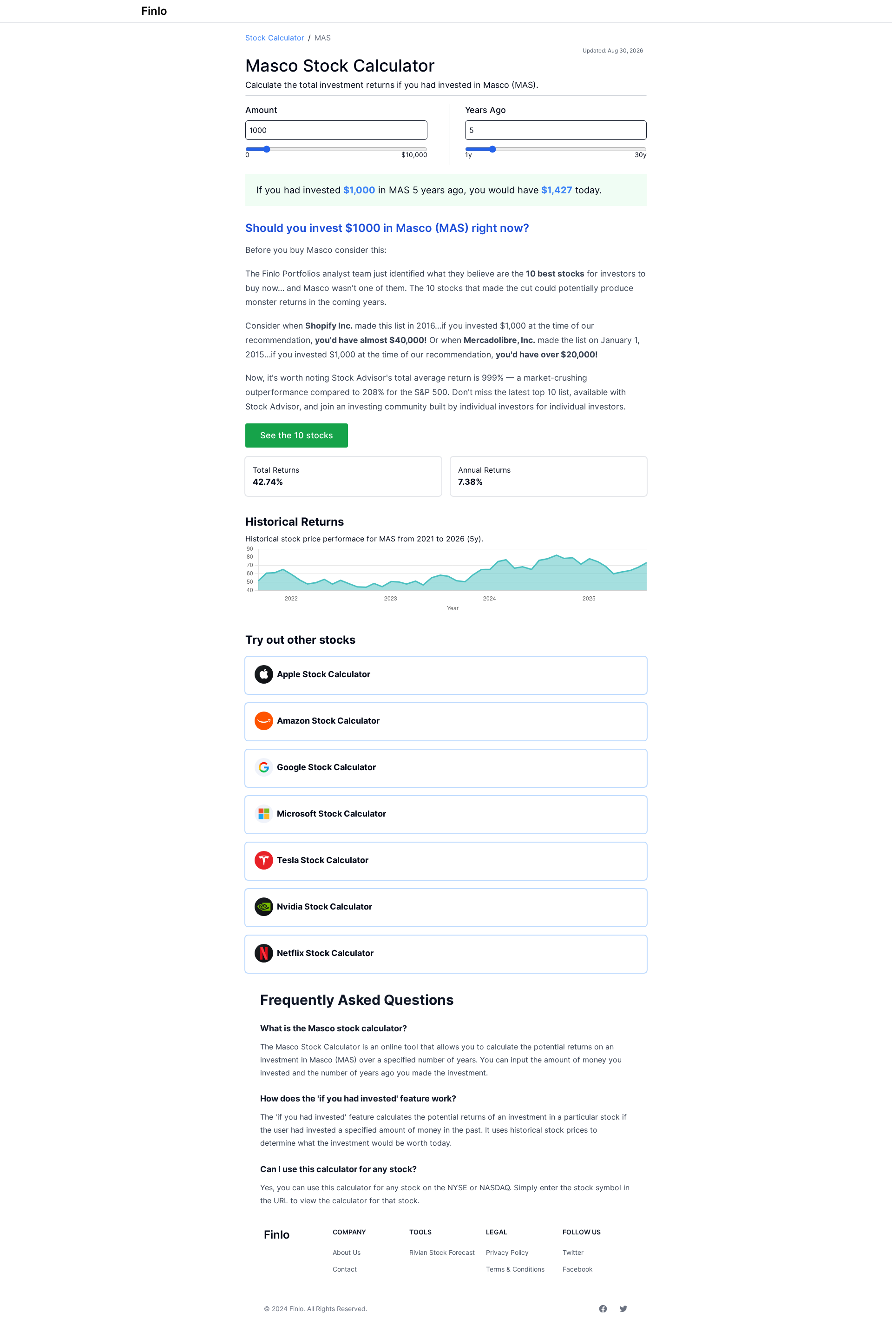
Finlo (296, 1308)
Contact (345, 1269)
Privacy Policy (507, 1252)
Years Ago (485, 110)
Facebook (578, 1269)
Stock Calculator (274, 37)
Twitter (573, 1252)
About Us (347, 1252)
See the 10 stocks (296, 435)
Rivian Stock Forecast (442, 1252)
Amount (261, 110)
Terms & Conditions (515, 1269)
